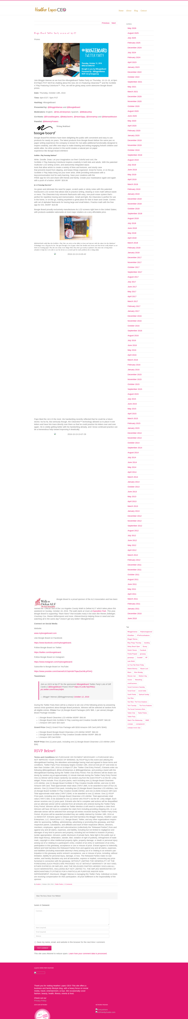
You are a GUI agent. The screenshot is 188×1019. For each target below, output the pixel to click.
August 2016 (133, 335)
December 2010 (135, 613)
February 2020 (134, 131)
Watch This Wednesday (135, 720)
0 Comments (68, 884)
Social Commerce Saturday (136, 687)
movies (130, 680)
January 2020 (133, 135)
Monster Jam (132, 676)
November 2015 (135, 379)
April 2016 (132, 355)
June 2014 (132, 462)
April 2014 (132, 472)
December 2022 (135, 72)
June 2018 (132, 228)
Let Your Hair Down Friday (136, 665)
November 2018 (135, 204)
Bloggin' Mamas (133, 639)
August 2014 (133, 452)
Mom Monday (138, 672)
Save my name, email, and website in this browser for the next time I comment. (71, 942)
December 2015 (135, 374)
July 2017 (132, 282)
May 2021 (132, 87)
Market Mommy (132, 668)
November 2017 (135, 262)
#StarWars (131, 635)
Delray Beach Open (134, 646)
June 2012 (132, 540)
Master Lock (144, 668)
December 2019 (135, 140)
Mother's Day (143, 676)
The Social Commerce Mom (136, 709)
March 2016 (133, 360)
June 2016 (132, 345)
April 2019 (132, 179)
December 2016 (135, 316)
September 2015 (135, 389)
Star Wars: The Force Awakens (137, 702)
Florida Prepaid (132, 654)
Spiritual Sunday (144, 694)
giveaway (143, 654)
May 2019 (132, 174)
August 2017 (133, 277)
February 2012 (134, 560)
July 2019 (132, 165)
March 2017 (133, 301)
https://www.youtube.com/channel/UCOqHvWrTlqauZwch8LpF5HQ (63, 671)
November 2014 (135, 438)
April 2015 (132, 414)
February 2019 (134, 189)
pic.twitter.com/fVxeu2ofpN (52, 689)
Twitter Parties (59, 884)
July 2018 (132, 223)
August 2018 (133, 218)
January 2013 (133, 511)
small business (132, 683)
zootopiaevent (140, 724)
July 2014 (132, 457)
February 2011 (134, 604)
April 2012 (132, 550)
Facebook (143, 650)
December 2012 (135, 516)
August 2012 (133, 531)
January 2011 (133, 609)
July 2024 (132, 52)
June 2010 (132, 618)
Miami (129, 672)
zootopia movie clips (134, 728)
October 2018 (133, 209)
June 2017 (132, 287)
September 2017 (135, 272)
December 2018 (135, 199)
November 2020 (135, 101)
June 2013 (132, 492)
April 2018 (132, 238)
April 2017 (132, 296)
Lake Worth (131, 661)
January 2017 (133, 311)
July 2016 (132, 340)
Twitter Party (131, 716)
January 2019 (133, 194)
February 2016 (134, 365)
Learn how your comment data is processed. (88, 953)
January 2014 (133, 482)
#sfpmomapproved (146, 632)
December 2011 (134, 565)
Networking (138, 680)
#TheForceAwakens (143, 635)
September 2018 (135, 213)
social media (142, 691)
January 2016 (133, 370)
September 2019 (135, 155)
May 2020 (132, 121)
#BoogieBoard (82, 684)
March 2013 (133, 506)
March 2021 (133, 92)
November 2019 (135, 145)
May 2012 (132, 545)
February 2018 (134, 248)
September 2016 (135, 331)
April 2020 (132, 126)
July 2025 (132, 38)
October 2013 (133, 487)
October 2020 (133, 106)
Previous (105, 23)
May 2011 (132, 589)
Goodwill (139, 657)
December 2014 (135, 433)
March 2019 (133, 184)
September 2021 (135, 82)
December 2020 (135, 96)
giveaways (131, 657)
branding (147, 643)
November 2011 (134, 570)
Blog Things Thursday (134, 643)
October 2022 (133, 77)
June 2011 (132, 584)
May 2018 (132, 233)
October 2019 (133, 150)
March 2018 (133, 243)
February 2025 (134, 43)
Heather (38, 884)
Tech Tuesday (132, 705)
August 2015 (133, 394)
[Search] (150, 10)
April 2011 (132, 594)
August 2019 (133, 160)
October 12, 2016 (81, 697)
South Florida (132, 694)
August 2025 (133, 33)
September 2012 (135, 526)
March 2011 (133, 599)
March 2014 (133, 477)
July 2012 (132, 535)
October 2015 (133, 384)
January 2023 (133, 67)
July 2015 (132, 399)
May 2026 (132, 28)
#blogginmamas (132, 632)
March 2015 (133, 418)
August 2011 (133, 579)
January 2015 (133, 428)
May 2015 (132, 409)
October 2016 (133, 326)
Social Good (131, 691)
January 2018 (133, 253)
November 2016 (135, 321)
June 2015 (132, 404)
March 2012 (133, 555)
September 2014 (135, 448)
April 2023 (132, 62)
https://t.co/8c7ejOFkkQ (84, 687)
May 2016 (132, 350)
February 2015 (134, 423)
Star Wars (131, 698)
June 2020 (132, 116)
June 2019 (132, 170)
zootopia (130, 724)
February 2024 (134, 57)
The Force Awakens (145, 705)
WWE (147, 720)
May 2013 (132, 496)
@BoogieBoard (54, 687)
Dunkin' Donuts (132, 650)
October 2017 (133, 267)
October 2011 (133, 574)
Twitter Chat (131, 713)
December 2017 (135, 257)
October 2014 (133, 443)
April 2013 (132, 501)
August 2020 (133, 111)
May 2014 (132, 467)
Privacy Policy (40, 1001)
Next (114, 23)
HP (146, 657)
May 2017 (132, 291)
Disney (145, 646)
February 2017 (134, 306)
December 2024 (135, 48)
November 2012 (135, 521)
